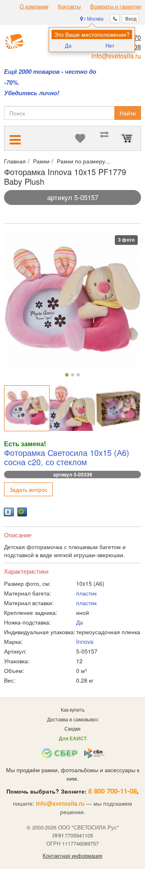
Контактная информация (72, 855)
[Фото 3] (78, 374)
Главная (15, 161)
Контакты (69, 6)
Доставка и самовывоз (72, 719)
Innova (84, 641)
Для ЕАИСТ (73, 738)
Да (68, 45)
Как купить (73, 709)
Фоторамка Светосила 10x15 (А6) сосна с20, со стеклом (66, 457)
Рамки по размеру (81, 161)
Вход (130, 18)
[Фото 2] (72, 374)
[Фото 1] (66, 375)
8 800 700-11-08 (112, 791)
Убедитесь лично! (31, 93)
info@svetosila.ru (116, 56)
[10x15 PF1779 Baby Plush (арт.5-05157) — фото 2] (72, 408)
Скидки (72, 728)
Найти (128, 113)
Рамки (41, 161)
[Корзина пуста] (128, 138)
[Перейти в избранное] (80, 138)
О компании (34, 6)
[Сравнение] (104, 138)
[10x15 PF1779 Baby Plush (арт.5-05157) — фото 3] (118, 408)
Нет (110, 45)
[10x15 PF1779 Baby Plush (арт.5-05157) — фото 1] (27, 408)
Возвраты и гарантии (115, 6)
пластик (86, 593)
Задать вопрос (28, 489)
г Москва (93, 18)
